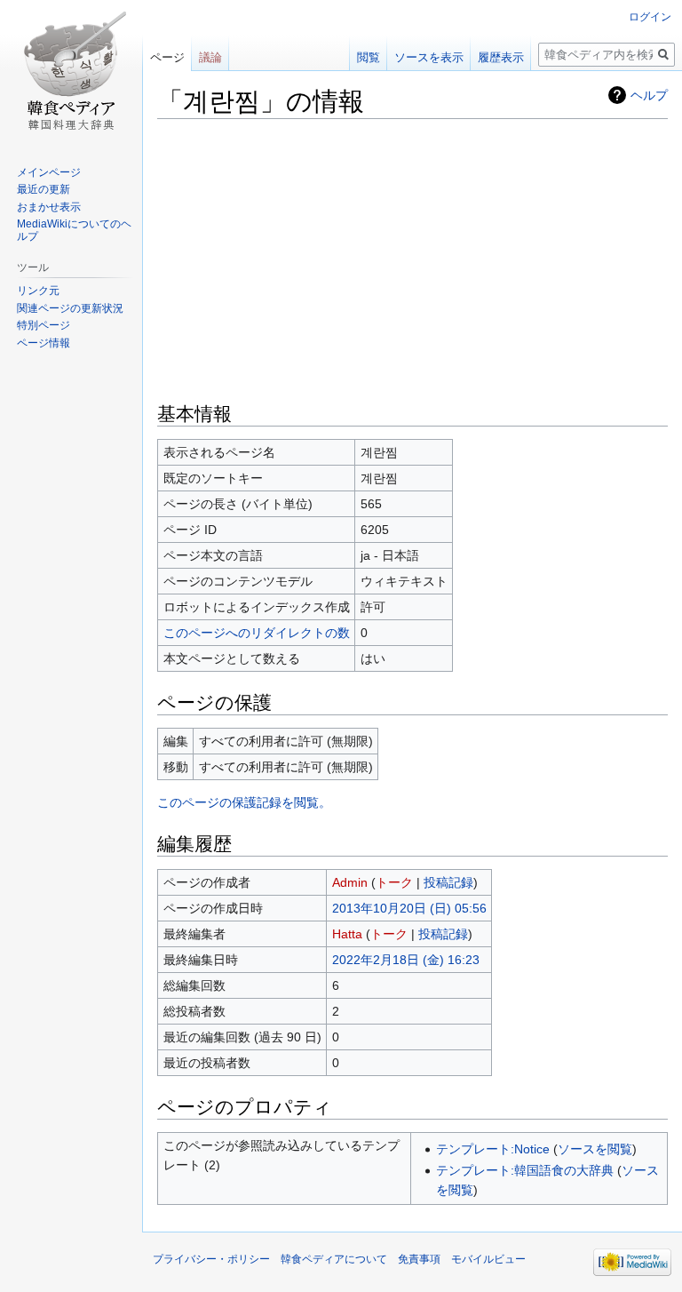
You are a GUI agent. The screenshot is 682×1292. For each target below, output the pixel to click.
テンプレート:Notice (493, 1149)
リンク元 (38, 290)
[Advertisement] (412, 258)
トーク (394, 882)
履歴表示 (501, 57)
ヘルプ (649, 95)
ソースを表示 (429, 57)
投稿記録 (448, 882)
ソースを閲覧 (595, 1149)
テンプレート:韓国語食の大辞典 (525, 1170)
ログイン (650, 17)
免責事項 (419, 1259)
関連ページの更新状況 (70, 308)
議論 (210, 57)
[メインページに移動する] (71, 71)
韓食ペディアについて (334, 1259)
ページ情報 (43, 343)
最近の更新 (43, 189)
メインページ (49, 172)
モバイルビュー (488, 1259)
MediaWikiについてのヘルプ (74, 230)
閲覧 (368, 57)
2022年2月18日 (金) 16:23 (406, 960)
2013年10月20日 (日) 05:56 (409, 908)
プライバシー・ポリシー (211, 1259)
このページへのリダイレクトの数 (256, 633)
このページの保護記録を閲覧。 (244, 802)
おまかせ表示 (49, 207)
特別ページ (43, 325)
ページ (167, 57)
